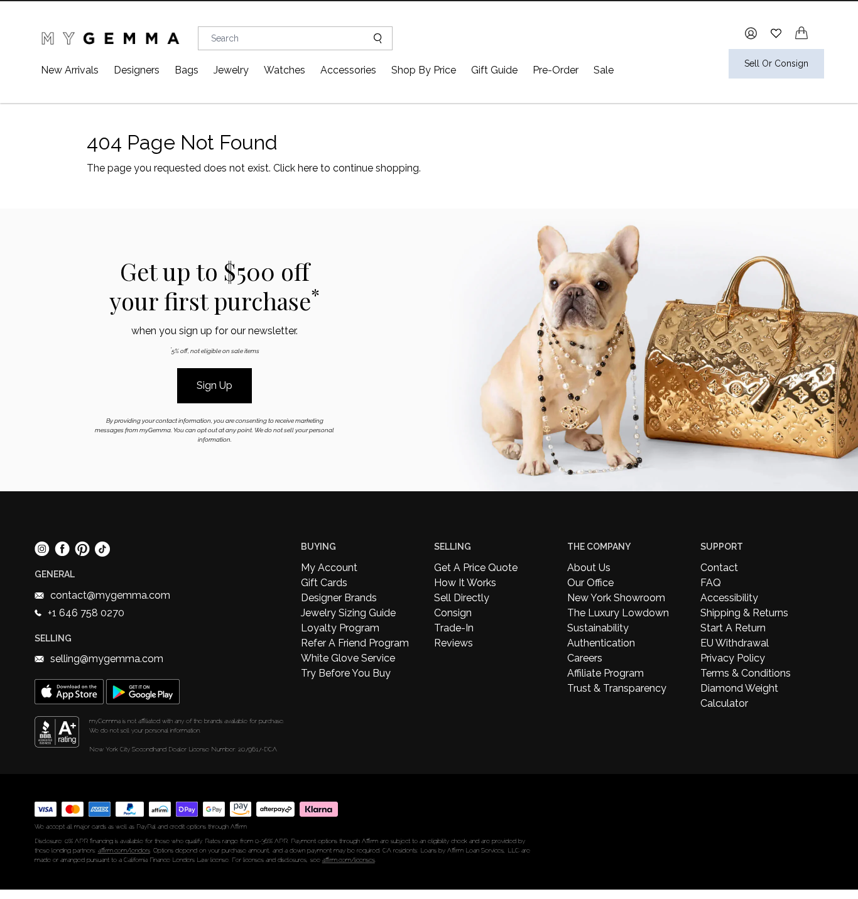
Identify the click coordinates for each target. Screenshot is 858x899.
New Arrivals (70, 70)
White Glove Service (348, 658)
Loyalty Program (340, 628)
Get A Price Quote (476, 568)
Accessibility (729, 598)
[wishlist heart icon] (776, 33)
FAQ (710, 583)
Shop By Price (423, 70)
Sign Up (214, 385)
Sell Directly (461, 598)
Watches (284, 70)
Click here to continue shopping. (347, 168)
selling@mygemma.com (106, 659)
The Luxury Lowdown (618, 613)
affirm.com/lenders (124, 850)
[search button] (373, 38)
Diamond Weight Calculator (739, 695)
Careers (584, 658)
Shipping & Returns (744, 613)
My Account (329, 568)
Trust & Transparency (616, 688)
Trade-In (454, 628)
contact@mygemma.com (110, 595)
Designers (137, 70)
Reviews (453, 643)
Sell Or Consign (776, 63)
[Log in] (751, 33)
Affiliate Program (605, 673)
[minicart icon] (801, 33)
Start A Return (733, 628)
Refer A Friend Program (355, 643)
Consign (453, 613)
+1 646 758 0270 (86, 613)
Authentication (601, 643)
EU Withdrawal (734, 643)
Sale (604, 70)
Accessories (348, 70)
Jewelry (231, 70)
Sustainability (598, 628)
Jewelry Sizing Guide (348, 613)
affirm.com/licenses (348, 859)
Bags (186, 70)
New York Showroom (616, 598)
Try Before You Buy (346, 673)
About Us (589, 568)
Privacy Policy (732, 658)
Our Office (590, 583)
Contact (719, 568)
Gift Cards (324, 583)
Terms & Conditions (745, 673)
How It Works (465, 583)
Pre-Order (555, 70)
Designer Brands (339, 598)
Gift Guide (494, 70)
